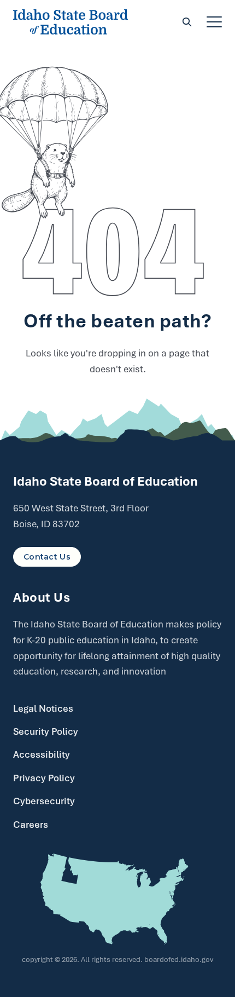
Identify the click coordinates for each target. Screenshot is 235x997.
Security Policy (45, 731)
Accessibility (41, 754)
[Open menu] (214, 21)
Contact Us (47, 557)
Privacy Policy (44, 778)
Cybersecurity (44, 801)
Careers (30, 825)
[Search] (187, 22)
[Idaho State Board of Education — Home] (70, 22)
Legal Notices (43, 708)
